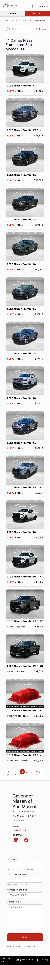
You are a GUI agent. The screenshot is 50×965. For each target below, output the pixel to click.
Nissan (33, 20)
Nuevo (25, 20)
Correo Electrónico (18, 874)
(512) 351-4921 (40, 6)
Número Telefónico (17, 889)
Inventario (16, 20)
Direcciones (18, 820)
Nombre (12, 859)
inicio (7, 20)
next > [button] (38, 773)
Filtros (42, 29)
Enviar (25, 937)
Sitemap (43, 960)
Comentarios (14, 901)
